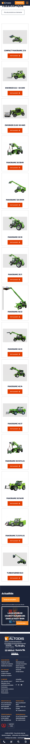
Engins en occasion (6, 675)
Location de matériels (7, 664)
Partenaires (4, 687)
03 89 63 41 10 (19, 3)
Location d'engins (6, 673)
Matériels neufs (5, 662)
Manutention (5, 660)
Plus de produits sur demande (13, 12)
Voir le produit (14, 55)
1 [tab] (15, 626)
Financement (4, 693)
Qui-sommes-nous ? (6, 681)
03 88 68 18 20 (7, 720)
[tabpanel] (15, 615)
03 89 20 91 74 (21, 710)
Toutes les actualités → (11, 599)
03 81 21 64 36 (21, 720)
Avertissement (22, 738)
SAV (17, 660)
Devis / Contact (20, 681)
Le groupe (4, 679)
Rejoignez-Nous (5, 683)
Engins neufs (4, 671)
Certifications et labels (7, 685)
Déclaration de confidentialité (20, 735)
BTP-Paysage (5, 669)
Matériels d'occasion (6, 666)
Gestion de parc (20, 666)
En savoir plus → (22, 623)
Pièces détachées (20, 667)
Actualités (18, 679)
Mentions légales (6, 735)
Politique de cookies (10, 738)
